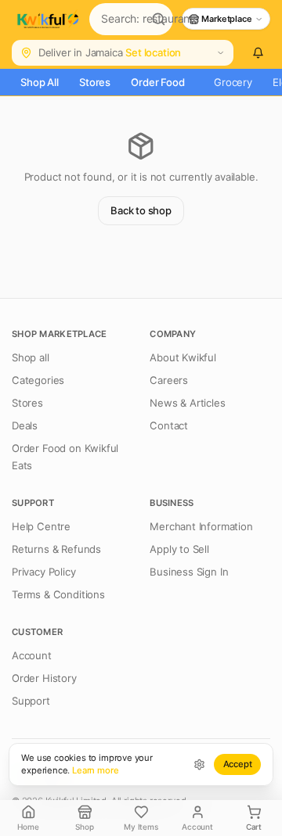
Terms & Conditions (58, 594)
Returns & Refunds (56, 549)
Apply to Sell (179, 549)
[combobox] (116, 18)
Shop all (30, 357)
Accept (237, 764)
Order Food (157, 82)
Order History (44, 678)
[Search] (158, 19)
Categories (38, 380)
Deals (25, 425)
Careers (169, 380)
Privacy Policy (44, 571)
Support (31, 700)
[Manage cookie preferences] (199, 764)
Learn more (95, 770)
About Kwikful (183, 357)
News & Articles (187, 402)
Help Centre (41, 526)
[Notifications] (257, 53)
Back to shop (141, 210)
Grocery (233, 82)
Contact (169, 425)
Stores (94, 82)
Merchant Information (201, 526)
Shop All (39, 82)
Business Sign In (189, 571)
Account (32, 655)
